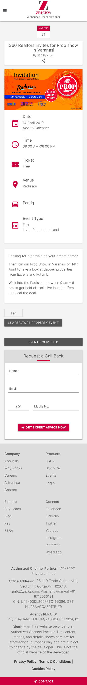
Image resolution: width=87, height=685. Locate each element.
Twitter (51, 523)
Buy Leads (12, 509)
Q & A (50, 461)
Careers (10, 475)
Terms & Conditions (55, 661)
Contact (10, 490)
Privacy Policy (25, 661)
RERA (8, 530)
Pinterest (53, 545)
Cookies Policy (43, 669)
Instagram (53, 538)
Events (51, 475)
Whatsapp (54, 552)
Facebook (53, 509)
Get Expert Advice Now (43, 428)
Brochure (53, 468)
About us (11, 461)
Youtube (52, 530)
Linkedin (52, 516)
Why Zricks (13, 468)
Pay (7, 523)
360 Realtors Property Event (33, 322)
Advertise (12, 482)
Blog (7, 516)
